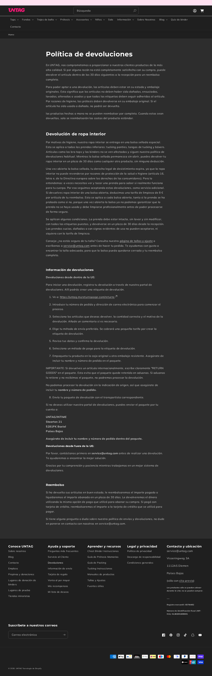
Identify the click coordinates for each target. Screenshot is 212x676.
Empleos (13, 568)
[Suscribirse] (64, 635)
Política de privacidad (139, 551)
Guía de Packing (96, 562)
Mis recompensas (58, 586)
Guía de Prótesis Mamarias (102, 556)
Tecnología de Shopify (32, 668)
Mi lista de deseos (58, 591)
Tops (13, 19)
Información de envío (60, 568)
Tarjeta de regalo (57, 574)
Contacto (13, 562)
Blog (161, 19)
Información (124, 19)
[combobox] (106, 10)
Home (11, 34)
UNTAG (19, 668)
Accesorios (82, 19)
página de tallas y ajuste (136, 241)
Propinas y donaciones (21, 574)
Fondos (26, 19)
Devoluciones (55, 562)
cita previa (186, 580)
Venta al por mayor (59, 580)
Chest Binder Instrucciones (103, 551)
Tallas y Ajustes (96, 580)
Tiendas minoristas (19, 596)
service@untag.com (76, 245)
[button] (14, 19)
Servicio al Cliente (58, 556)
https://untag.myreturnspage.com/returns (87, 297)
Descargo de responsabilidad (143, 556)
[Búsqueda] (134, 10)
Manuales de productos (100, 574)
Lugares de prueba (19, 590)
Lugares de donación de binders (22, 582)
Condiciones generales (140, 562)
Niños (98, 19)
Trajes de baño (45, 19)
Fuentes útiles (95, 586)
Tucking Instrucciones (99, 568)
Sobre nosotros (17, 551)
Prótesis (65, 19)
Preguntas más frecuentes (63, 551)
